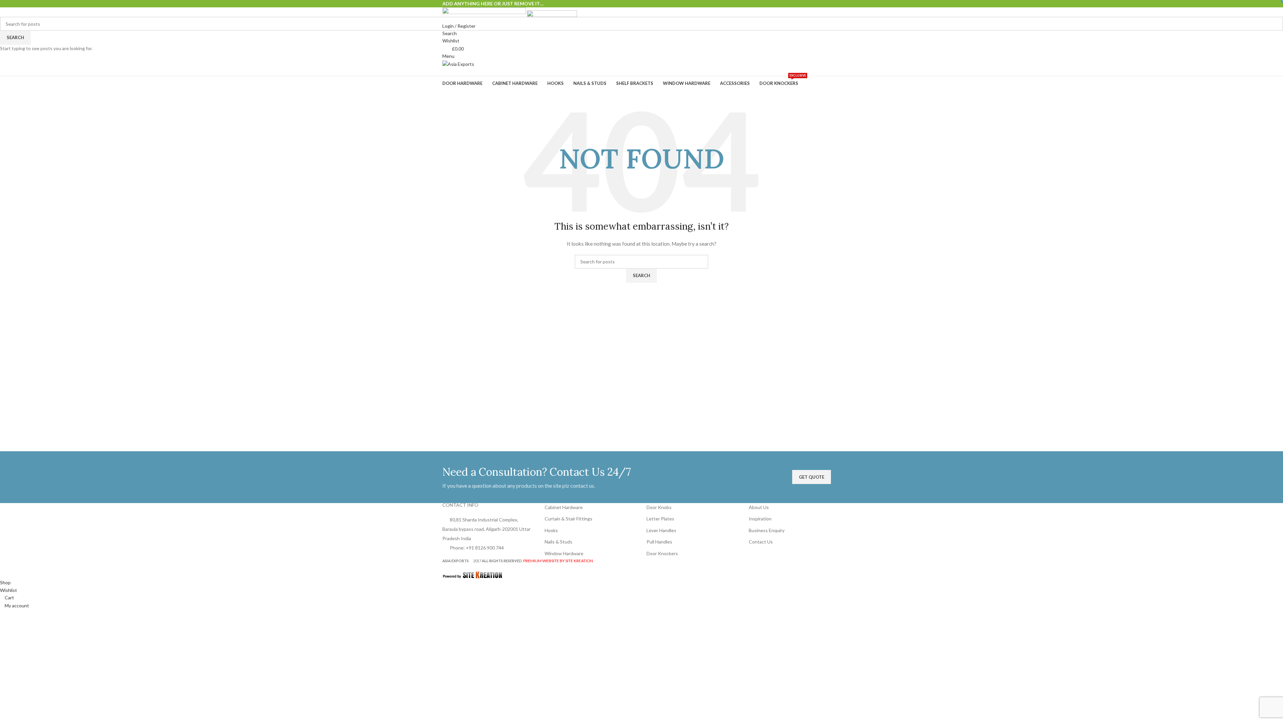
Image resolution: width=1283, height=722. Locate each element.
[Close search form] (8, 8)
